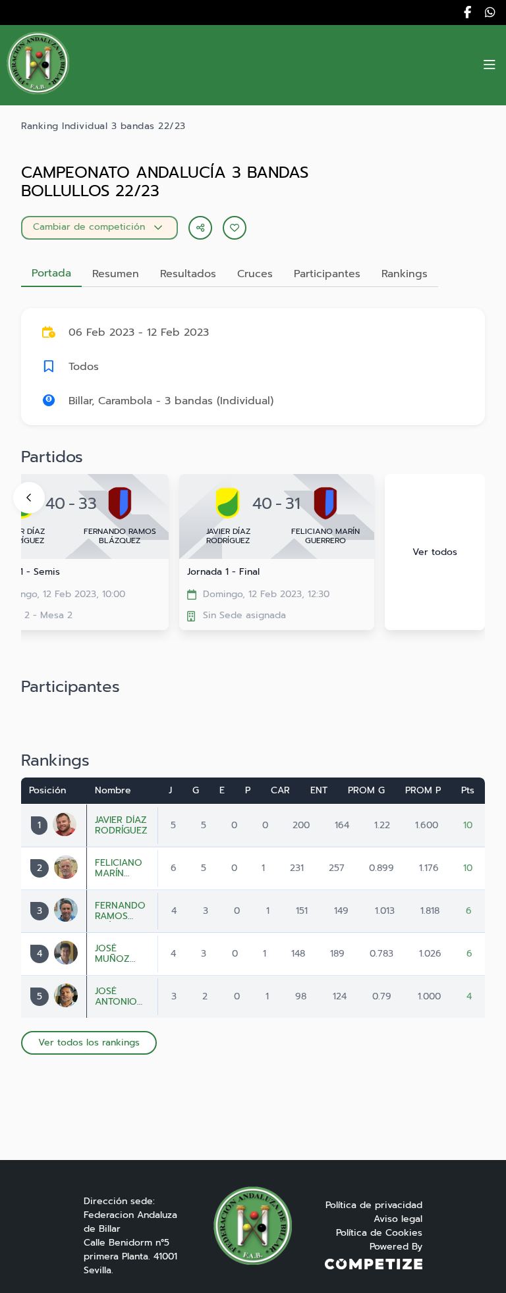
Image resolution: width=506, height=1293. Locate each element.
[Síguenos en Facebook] (467, 12)
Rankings (404, 274)
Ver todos (434, 552)
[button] (234, 228)
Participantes (327, 274)
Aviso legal (398, 1219)
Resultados (188, 274)
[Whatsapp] (490, 12)
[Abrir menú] (489, 65)
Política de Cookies (379, 1233)
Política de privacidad (373, 1205)
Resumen (115, 274)
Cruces (255, 274)
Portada (51, 273)
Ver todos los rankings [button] (89, 1042)
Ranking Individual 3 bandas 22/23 (103, 126)
